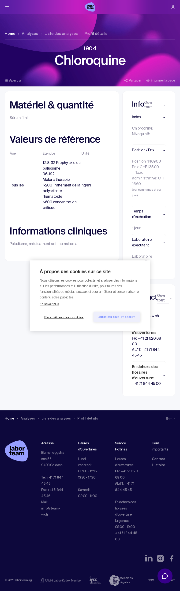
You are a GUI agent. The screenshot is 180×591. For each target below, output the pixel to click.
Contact (158, 459)
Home (10, 34)
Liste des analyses (61, 34)
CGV (151, 580)
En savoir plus (49, 303)
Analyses (30, 34)
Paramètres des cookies (63, 317)
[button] (149, 117)
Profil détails (95, 34)
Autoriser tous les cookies (116, 317)
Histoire (158, 465)
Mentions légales (126, 580)
